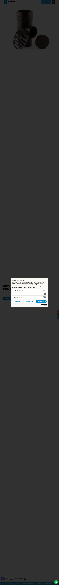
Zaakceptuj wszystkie (41, 301)
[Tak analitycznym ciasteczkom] (44, 297)
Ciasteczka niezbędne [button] (18, 290)
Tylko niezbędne (17, 301)
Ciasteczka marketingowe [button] (19, 293)
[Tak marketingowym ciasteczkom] (44, 294)
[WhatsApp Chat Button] (56, 582)
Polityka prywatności (15, 304)
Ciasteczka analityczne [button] (18, 297)
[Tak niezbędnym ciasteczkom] (44, 290)
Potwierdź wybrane (29, 301)
